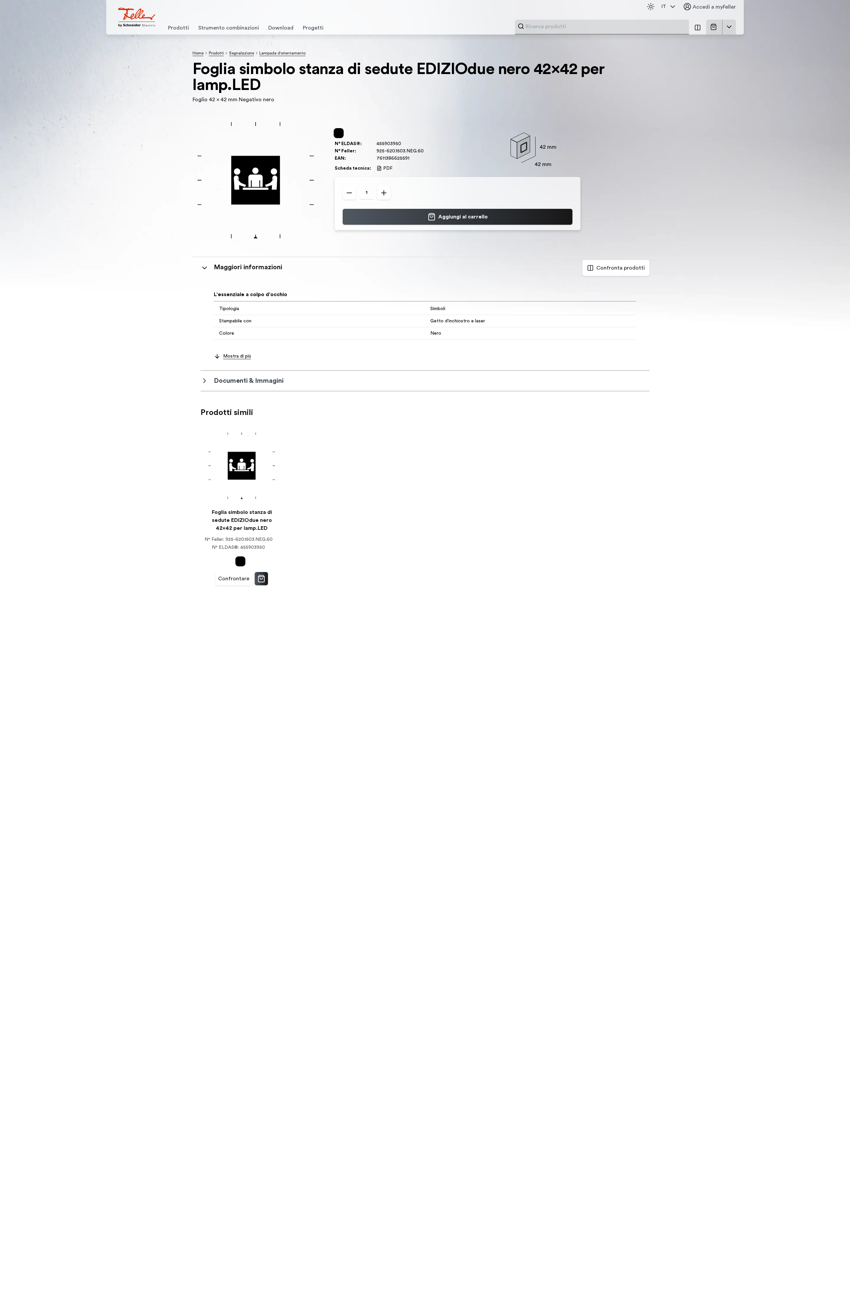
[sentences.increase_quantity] (383, 193)
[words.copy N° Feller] (427, 151)
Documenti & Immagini (249, 380)
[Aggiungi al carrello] (261, 578)
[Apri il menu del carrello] (729, 27)
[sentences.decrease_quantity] (349, 193)
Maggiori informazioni (248, 267)
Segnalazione (241, 53)
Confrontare (233, 578)
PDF (387, 168)
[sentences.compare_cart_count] (698, 27)
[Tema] (650, 6)
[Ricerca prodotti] (521, 26)
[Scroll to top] (830, 1293)
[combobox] (605, 27)
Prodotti (216, 53)
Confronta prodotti (620, 268)
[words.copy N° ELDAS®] (404, 143)
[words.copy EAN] (412, 158)
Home (198, 53)
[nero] (340, 133)
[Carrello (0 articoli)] (715, 27)
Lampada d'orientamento (282, 53)
